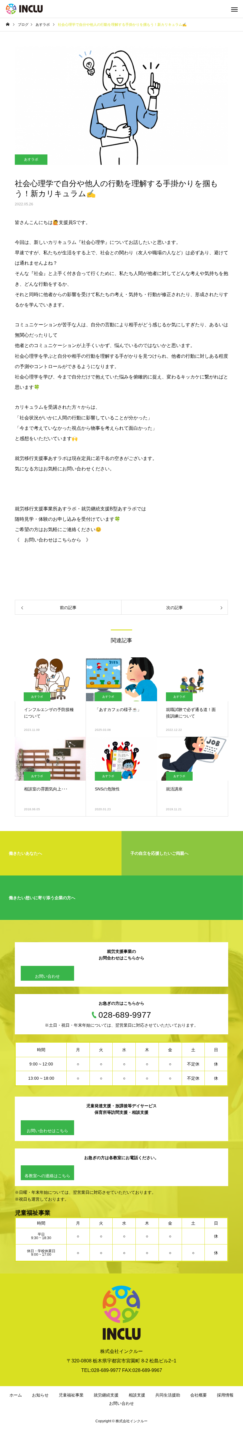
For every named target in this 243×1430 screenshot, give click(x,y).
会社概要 (198, 1395)
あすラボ (31, 159)
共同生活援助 (167, 1395)
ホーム (15, 1395)
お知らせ (40, 1395)
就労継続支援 (106, 1395)
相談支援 (137, 1395)
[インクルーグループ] (24, 9)
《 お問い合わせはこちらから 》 (53, 539)
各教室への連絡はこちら (47, 1175)
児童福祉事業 (71, 1395)
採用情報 (225, 1395)
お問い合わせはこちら (47, 1130)
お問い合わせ (47, 976)
